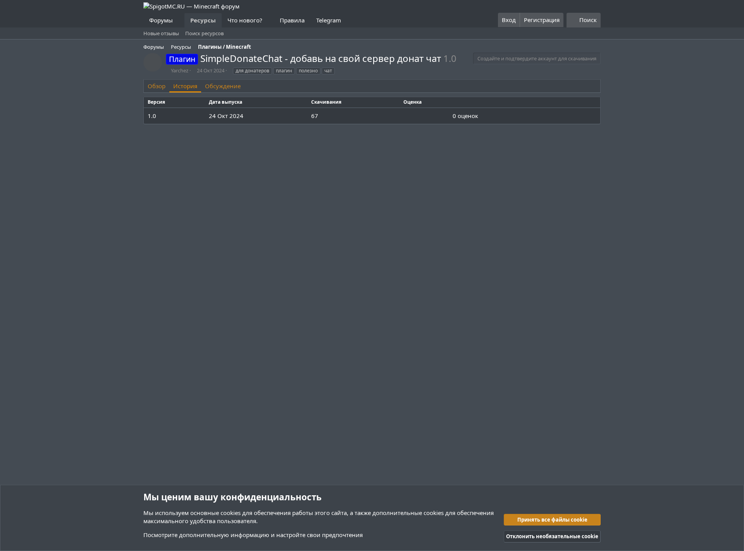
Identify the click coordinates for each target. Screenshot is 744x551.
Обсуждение (223, 86)
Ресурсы (203, 20)
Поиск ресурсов (204, 33)
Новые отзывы (161, 33)
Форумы (161, 20)
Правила (292, 20)
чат (328, 70)
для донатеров (252, 70)
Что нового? (244, 20)
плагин (284, 70)
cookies (230, 513)
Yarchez (179, 70)
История (185, 86)
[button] (179, 20)
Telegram (328, 20)
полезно (308, 70)
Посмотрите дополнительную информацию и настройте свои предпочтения (253, 535)
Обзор (156, 86)
